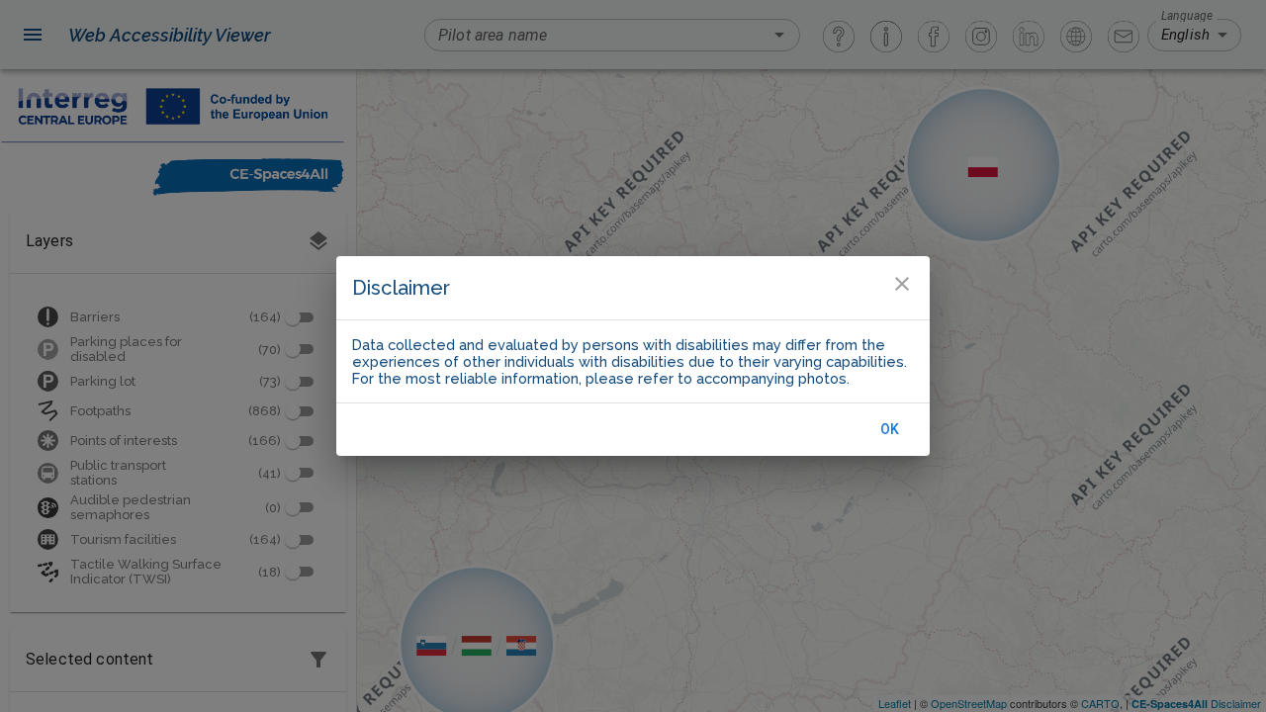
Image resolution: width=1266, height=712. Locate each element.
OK (890, 429)
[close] (902, 284)
